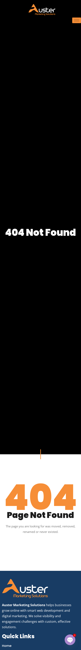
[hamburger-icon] (76, 20)
